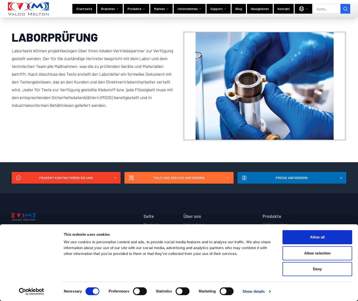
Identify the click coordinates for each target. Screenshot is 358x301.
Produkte (134, 9)
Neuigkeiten (260, 9)
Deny (317, 269)
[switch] (140, 291)
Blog (239, 9)
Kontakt (284, 9)
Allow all (317, 237)
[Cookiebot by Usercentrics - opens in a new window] (31, 291)
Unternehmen (188, 9)
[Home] (28, 9)
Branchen (108, 9)
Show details (254, 291)
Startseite (84, 9)
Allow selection (317, 253)
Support (216, 9)
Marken (159, 9)
